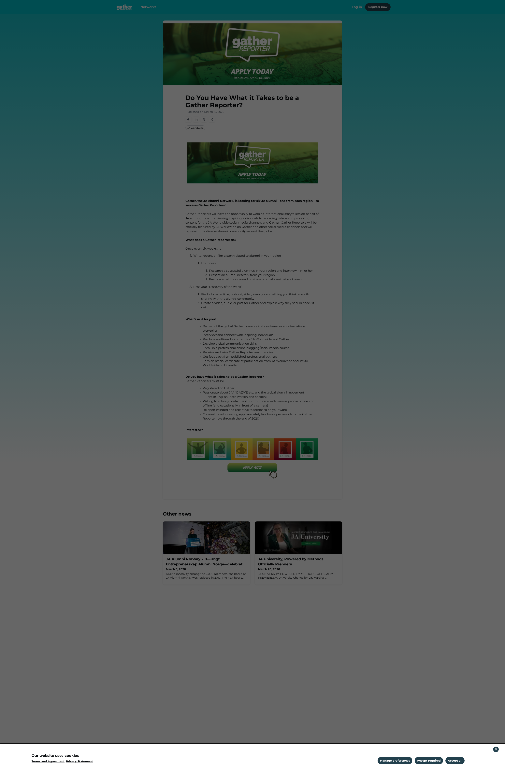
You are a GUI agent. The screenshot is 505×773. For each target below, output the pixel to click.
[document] (252, 758)
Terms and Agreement (48, 761)
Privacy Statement (79, 761)
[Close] (496, 749)
